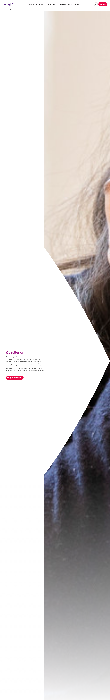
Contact (76, 4)
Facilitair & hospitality (8, 9)
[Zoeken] (95, 4)
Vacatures (31, 4)
